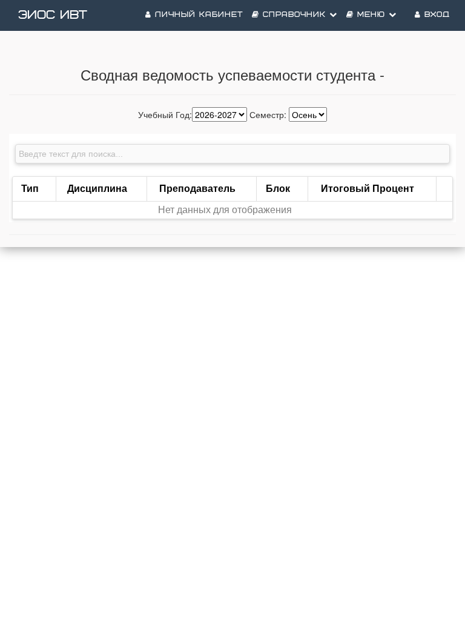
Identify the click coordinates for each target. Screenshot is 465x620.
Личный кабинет (197, 14)
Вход (435, 14)
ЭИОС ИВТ (52, 15)
